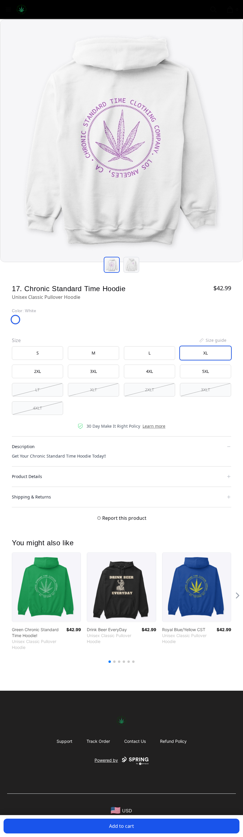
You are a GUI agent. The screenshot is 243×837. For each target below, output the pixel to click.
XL (205, 353)
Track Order (98, 741)
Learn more (154, 426)
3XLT (205, 389)
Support (64, 741)
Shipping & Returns (31, 497)
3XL (93, 371)
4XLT (37, 408)
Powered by (106, 760)
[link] (46, 587)
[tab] (111, 264)
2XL (37, 371)
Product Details (27, 476)
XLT (93, 389)
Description (23, 446)
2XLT (149, 389)
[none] (212, 340)
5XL (205, 371)
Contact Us (135, 741)
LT (37, 389)
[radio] (37, 353)
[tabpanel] (121, 140)
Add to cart (121, 826)
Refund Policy (173, 741)
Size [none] (16, 340)
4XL (149, 371)
